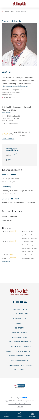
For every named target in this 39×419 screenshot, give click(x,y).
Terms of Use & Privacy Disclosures (19, 404)
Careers (19, 323)
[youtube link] (22, 302)
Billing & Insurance (20, 314)
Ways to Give (19, 370)
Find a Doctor (9, 11)
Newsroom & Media (19, 337)
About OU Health (19, 309)
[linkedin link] (26, 302)
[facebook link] (14, 302)
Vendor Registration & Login (20, 365)
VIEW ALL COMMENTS (8, 139)
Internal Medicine (12, 150)
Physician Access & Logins (19, 356)
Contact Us (19, 328)
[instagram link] (18, 302)
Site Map (20, 407)
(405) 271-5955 (7, 94)
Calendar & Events (19, 319)
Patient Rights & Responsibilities (19, 351)
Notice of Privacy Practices (19, 342)
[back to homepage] (2, 11)
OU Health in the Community (19, 347)
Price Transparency (19, 361)
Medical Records (19, 333)
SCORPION (23, 398)
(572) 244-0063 (7, 121)
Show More (6, 261)
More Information (11, 97)
